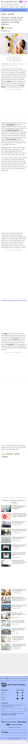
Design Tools (22, 7)
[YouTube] (17, 699)
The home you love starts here (17, 678)
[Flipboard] (22, 699)
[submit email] (25, 709)
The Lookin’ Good (11, 139)
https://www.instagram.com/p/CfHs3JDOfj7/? (14, 300)
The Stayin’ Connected (11, 130)
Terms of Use (4, 714)
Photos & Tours (4, 7)
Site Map (3, 699)
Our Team (3, 692)
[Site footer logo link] (14, 685)
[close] (27, 741)
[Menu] (2, 2)
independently (6, 63)
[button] (25, 51)
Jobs (18, 732)
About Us (3, 694)
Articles (17, 7)
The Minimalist (10, 124)
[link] (19, 507)
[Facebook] (17, 696)
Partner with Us (23, 732)
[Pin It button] (6, 51)
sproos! (9, 81)
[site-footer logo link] (4, 732)
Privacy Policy (12, 714)
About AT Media (12, 732)
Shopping (3, 14)
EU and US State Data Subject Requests (18, 738)
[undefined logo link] (10, 1)
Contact (3, 697)
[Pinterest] (22, 696)
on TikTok (15, 339)
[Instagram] (17, 693)
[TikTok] (22, 693)
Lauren (5, 333)
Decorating (11, 7)
